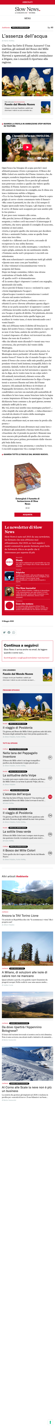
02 (50, 778)
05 (50, 834)
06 (50, 853)
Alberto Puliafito (9, 784)
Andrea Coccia (8, 985)
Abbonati (27, 2)
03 (50, 796)
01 (50, 757)
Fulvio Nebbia (9, 41)
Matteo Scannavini (9, 1040)
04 (50, 815)
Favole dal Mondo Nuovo (20, 104)
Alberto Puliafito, (10, 737)
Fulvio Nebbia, (21, 737)
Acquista (27, 514)
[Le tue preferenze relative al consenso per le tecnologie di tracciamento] (50, 1422)
